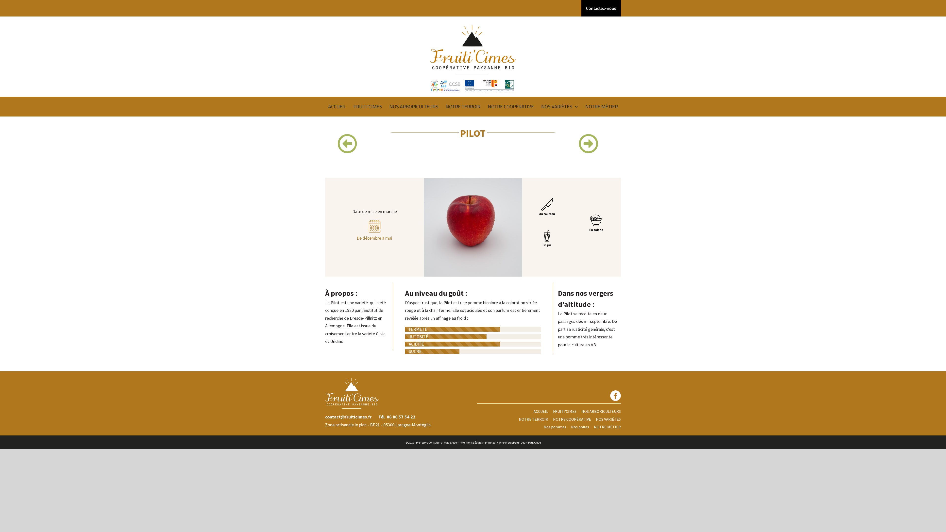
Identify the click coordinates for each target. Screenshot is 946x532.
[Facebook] (615, 395)
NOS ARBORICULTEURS (601, 411)
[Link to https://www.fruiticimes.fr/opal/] (347, 143)
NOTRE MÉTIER (607, 426)
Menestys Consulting (429, 442)
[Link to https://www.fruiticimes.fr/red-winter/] (588, 143)
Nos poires (580, 426)
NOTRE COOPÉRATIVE (572, 419)
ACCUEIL (541, 411)
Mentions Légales (472, 442)
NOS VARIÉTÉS (608, 419)
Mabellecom (451, 442)
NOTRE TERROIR (533, 419)
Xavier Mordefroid (508, 442)
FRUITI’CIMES (564, 411)
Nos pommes (555, 426)
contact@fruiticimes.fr (348, 417)
